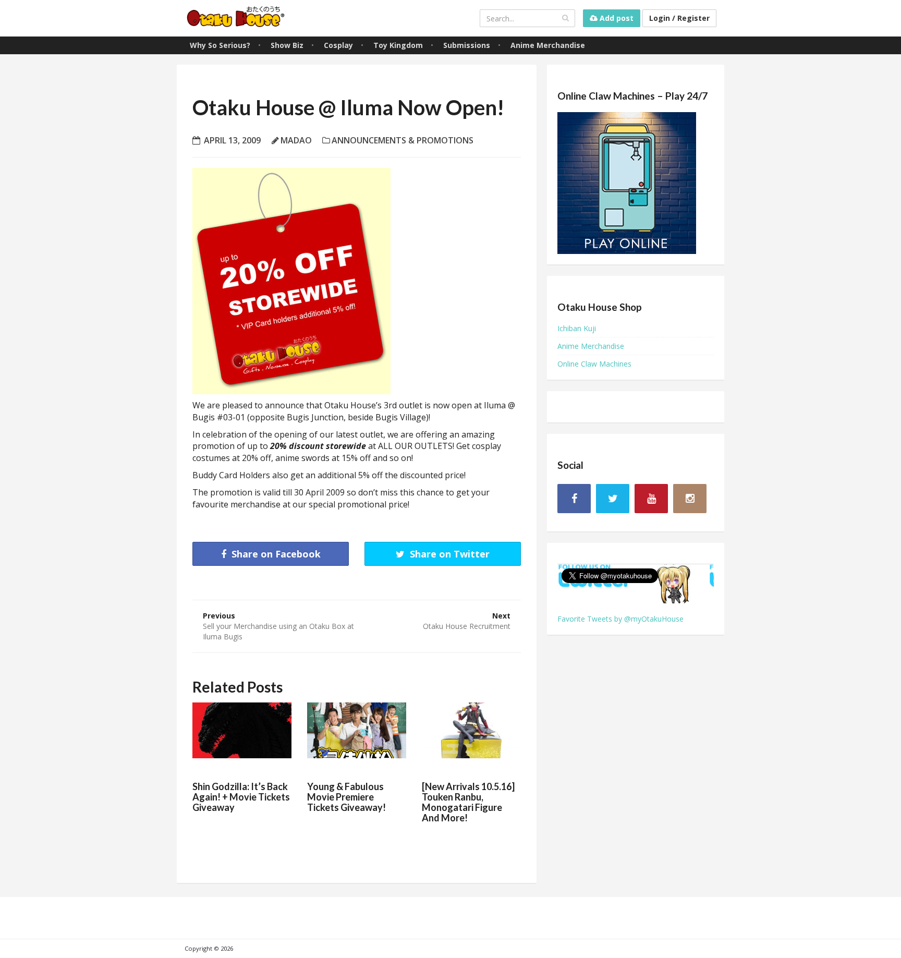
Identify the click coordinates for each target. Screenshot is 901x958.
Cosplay (338, 45)
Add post (616, 18)
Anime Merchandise (547, 45)
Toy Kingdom (398, 45)
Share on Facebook (275, 554)
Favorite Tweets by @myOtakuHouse (620, 619)
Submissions (466, 45)
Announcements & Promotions (402, 140)
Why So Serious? (220, 45)
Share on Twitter (448, 554)
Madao (296, 140)
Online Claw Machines (594, 364)
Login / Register (679, 18)
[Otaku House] (237, 18)
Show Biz (287, 45)
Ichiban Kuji (576, 328)
